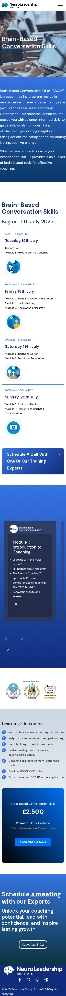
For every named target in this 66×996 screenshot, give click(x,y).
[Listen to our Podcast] (46, 979)
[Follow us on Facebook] (19, 979)
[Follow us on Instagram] (37, 979)
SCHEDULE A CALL (33, 842)
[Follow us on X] (28, 979)
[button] (8, 639)
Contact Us (33, 944)
